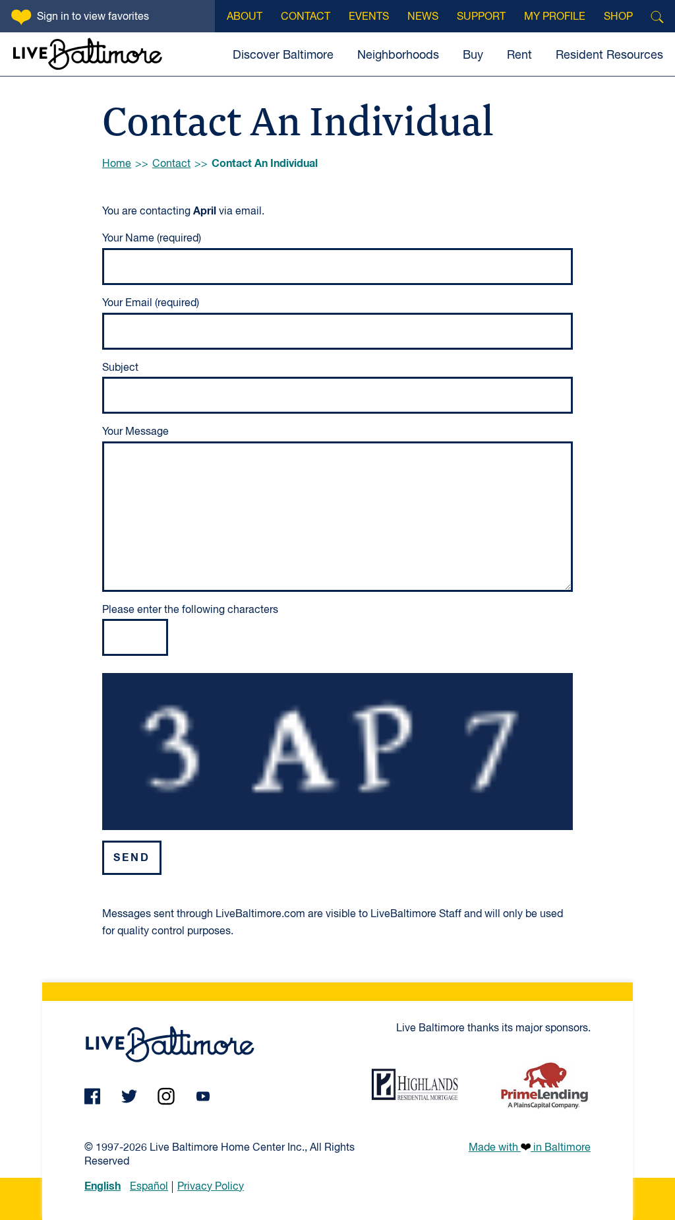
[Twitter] (129, 1096)
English (102, 1186)
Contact (305, 17)
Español (149, 1187)
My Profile (554, 17)
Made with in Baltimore (530, 1148)
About (244, 17)
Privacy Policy (210, 1187)
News (422, 17)
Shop (618, 17)
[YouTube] (203, 1096)
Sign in (93, 17)
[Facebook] (92, 1096)
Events (369, 17)
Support (481, 17)
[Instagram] (166, 1096)
